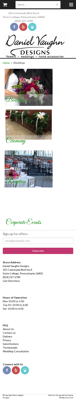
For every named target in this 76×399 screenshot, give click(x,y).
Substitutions (11, 343)
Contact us (9, 332)
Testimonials (10, 347)
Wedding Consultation (16, 351)
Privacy (7, 340)
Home (6, 62)
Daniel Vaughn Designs (35, 46)
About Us (8, 329)
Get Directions (11, 280)
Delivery (7, 336)
